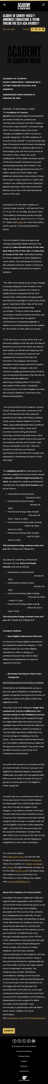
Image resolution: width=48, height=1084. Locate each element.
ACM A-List (20, 871)
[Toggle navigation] (43, 4)
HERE (20, 222)
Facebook (36, 860)
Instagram (38, 864)
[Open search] (4, 4)
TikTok (10, 867)
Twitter (28, 864)
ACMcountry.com (15, 857)
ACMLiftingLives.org (36, 1018)
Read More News (8, 1031)
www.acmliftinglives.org (18, 881)
